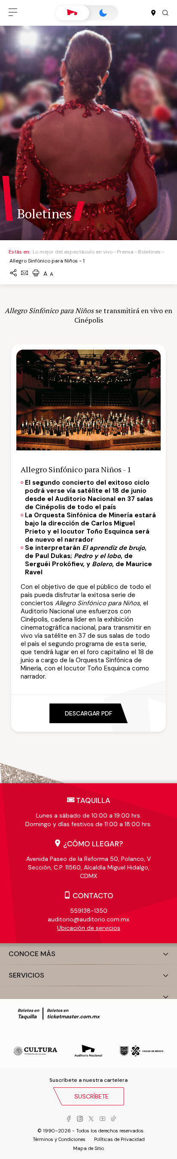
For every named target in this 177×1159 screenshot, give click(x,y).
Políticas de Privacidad (119, 1139)
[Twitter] (91, 1119)
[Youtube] (102, 1119)
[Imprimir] (35, 273)
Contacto (93, 895)
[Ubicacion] (153, 13)
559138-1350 (88, 911)
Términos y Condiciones (59, 1139)
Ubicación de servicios (88, 928)
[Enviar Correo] (24, 273)
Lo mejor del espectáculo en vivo (73, 251)
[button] (13, 13)
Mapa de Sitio (88, 1148)
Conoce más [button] (32, 953)
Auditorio (72, 13)
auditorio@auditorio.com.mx (88, 919)
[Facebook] (69, 1119)
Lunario (103, 13)
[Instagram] (80, 1119)
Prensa (125, 251)
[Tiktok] (113, 1119)
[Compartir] (13, 273)
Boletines (149, 251)
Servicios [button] (26, 975)
